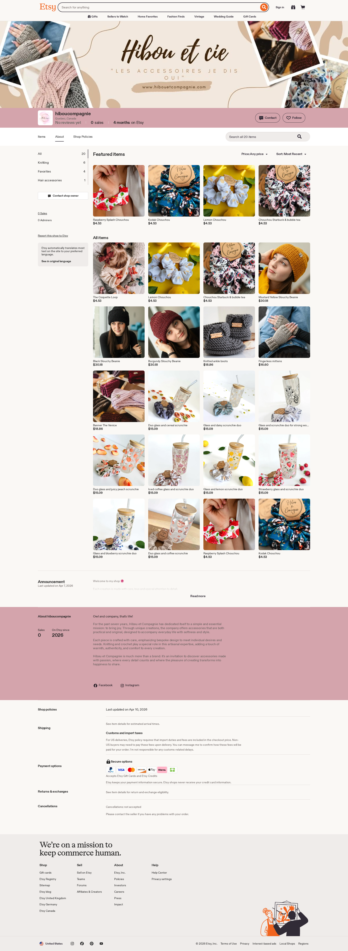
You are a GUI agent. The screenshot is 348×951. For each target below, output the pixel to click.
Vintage (199, 16)
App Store (53, 924)
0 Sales (42, 213)
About (59, 137)
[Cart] (303, 7)
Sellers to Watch (117, 16)
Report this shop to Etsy (53, 235)
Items (42, 137)
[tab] (63, 153)
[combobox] (158, 7)
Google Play (83, 924)
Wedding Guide (224, 16)
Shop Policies (83, 137)
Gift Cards (249, 16)
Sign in (280, 7)
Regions (303, 943)
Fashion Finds (176, 16)
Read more (198, 596)
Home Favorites (148, 16)
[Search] (264, 7)
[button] (267, 118)
